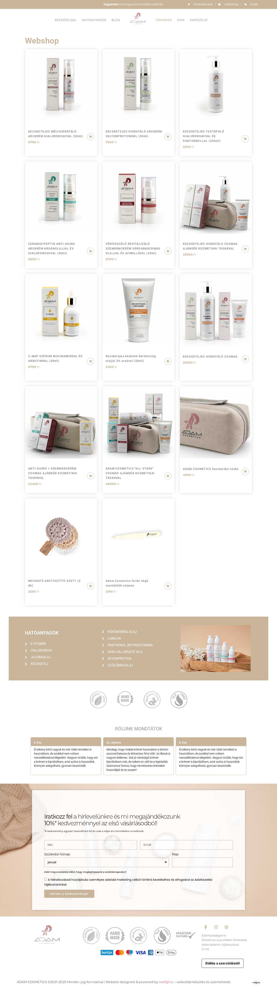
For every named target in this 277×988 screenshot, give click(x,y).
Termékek (163, 20)
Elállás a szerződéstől (222, 963)
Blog (116, 20)
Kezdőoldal (65, 20)
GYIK (181, 20)
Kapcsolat (199, 20)
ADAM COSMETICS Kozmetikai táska (210, 469)
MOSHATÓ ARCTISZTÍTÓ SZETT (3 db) (54, 583)
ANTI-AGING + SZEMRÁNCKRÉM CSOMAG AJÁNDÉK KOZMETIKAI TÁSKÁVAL (52, 473)
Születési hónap (57, 854)
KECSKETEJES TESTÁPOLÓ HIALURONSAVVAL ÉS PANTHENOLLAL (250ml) (203, 136)
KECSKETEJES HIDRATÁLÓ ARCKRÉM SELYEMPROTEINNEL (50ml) (134, 134)
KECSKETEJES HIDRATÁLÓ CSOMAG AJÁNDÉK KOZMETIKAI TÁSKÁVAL (210, 246)
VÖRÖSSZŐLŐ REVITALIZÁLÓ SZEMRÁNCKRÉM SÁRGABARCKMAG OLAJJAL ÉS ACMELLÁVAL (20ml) (133, 248)
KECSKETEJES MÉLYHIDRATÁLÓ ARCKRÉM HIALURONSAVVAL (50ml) (55, 134)
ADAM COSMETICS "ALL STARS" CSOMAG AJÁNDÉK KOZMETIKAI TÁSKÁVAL (130, 473)
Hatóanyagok (94, 20)
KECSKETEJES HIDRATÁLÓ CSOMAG (210, 356)
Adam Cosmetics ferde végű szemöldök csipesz (127, 583)
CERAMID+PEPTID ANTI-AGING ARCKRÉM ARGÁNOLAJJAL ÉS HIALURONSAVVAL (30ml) (51, 248)
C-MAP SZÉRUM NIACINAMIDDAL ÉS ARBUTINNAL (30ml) (55, 358)
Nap (175, 854)
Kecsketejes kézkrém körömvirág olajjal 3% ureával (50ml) (131, 358)
